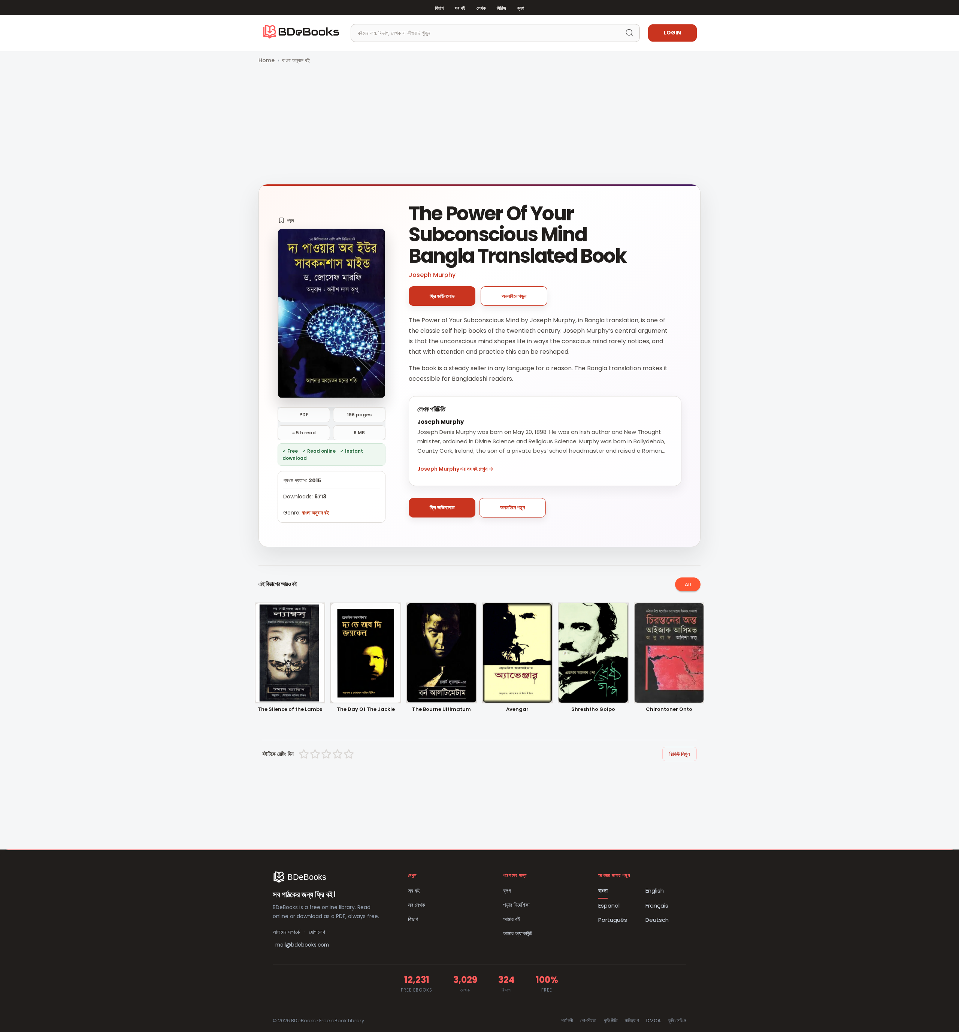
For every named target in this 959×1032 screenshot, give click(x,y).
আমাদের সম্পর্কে (286, 932)
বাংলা (603, 890)
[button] (286, 220)
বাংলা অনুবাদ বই (296, 60)
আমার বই (511, 919)
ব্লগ (520, 8)
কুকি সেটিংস (677, 1020)
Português (612, 920)
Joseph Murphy (432, 275)
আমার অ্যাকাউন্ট (517, 933)
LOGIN (672, 32)
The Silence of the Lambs (290, 709)
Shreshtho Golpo (593, 709)
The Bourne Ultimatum (441, 709)
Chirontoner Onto (669, 709)
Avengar (517, 709)
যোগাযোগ (317, 932)
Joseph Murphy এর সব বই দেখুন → (455, 469)
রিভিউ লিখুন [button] (679, 754)
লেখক (481, 8)
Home (266, 60)
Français (656, 905)
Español (609, 905)
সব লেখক (416, 905)
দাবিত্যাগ (632, 1020)
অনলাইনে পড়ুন (514, 296)
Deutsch (657, 920)
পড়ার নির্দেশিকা (516, 905)
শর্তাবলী (567, 1020)
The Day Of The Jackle (366, 709)
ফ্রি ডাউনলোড (442, 296)
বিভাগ (439, 8)
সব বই (460, 8)
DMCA (653, 1020)
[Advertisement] (479, 124)
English (654, 890)
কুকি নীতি (610, 1020)
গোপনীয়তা (588, 1020)
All (688, 584)
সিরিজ (501, 8)
